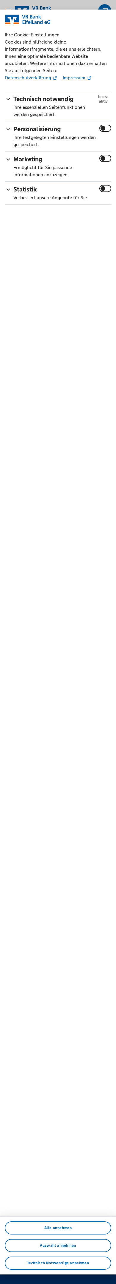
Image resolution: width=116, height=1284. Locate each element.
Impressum (74, 78)
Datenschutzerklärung (28, 78)
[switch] (105, 128)
